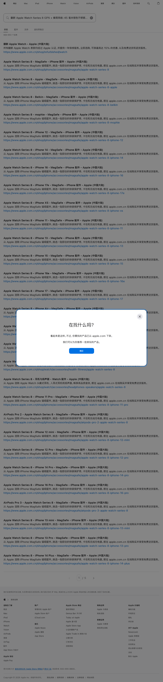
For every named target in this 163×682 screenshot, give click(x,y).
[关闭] (139, 316)
